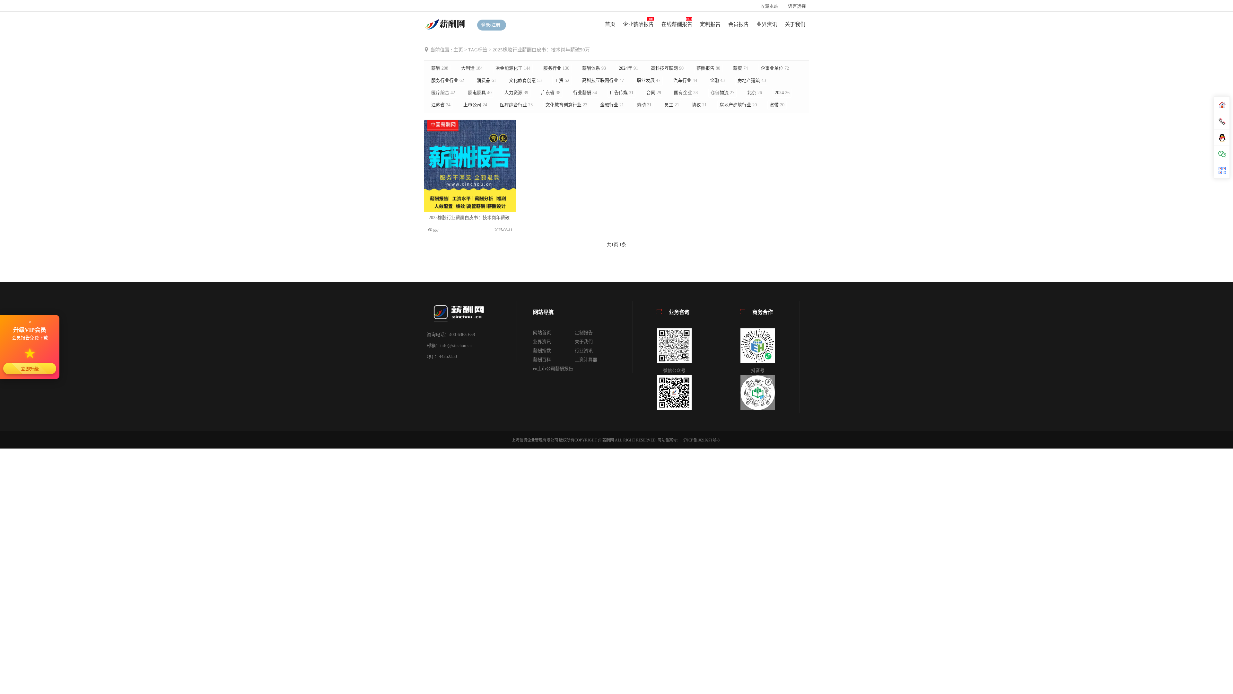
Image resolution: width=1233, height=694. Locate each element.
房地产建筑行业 (738, 104)
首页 (610, 24)
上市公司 (475, 104)
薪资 (740, 68)
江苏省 (440, 104)
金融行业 (612, 104)
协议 (699, 104)
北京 (754, 92)
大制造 (472, 68)
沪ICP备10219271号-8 (701, 440)
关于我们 (795, 24)
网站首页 (542, 332)
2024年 (628, 68)
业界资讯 (766, 24)
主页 (458, 49)
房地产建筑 (752, 80)
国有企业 (686, 92)
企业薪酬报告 (638, 24)
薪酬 (439, 68)
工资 (562, 80)
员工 (671, 104)
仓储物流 (722, 92)
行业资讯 (584, 350)
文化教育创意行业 (566, 104)
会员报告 (738, 24)
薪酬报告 (708, 68)
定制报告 (710, 24)
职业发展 (648, 80)
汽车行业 (685, 80)
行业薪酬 (585, 92)
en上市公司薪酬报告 (553, 368)
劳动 (644, 104)
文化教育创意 (525, 80)
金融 (717, 80)
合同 (653, 92)
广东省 (550, 92)
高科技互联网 (667, 68)
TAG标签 (477, 49)
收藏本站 (769, 6)
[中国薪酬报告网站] (446, 24)
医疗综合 (443, 92)
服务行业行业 (447, 80)
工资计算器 (586, 359)
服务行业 (556, 68)
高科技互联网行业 (603, 80)
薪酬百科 (542, 359)
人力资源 (516, 92)
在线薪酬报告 (676, 24)
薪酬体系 (594, 68)
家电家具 (480, 92)
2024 (782, 92)
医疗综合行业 (516, 104)
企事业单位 (775, 68)
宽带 (777, 104)
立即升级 (30, 368)
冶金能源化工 (512, 68)
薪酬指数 (542, 350)
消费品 (486, 80)
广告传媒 (622, 92)
